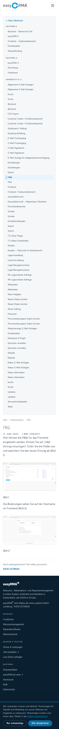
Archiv (10, 94)
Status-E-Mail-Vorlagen (18, 363)
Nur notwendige (15, 723)
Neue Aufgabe (14, 294)
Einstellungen (14, 163)
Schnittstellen (14, 46)
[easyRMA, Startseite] (15, 5)
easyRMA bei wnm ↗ (13, 675)
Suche (10, 382)
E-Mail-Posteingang (17, 138)
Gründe (11, 211)
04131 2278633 (11, 569)
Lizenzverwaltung (16, 260)
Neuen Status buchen (17, 299)
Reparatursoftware (11, 629)
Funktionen (13, 73)
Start (5, 420)
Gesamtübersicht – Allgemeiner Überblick (27, 202)
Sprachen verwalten (17, 343)
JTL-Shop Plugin (15, 236)
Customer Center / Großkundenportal (25, 119)
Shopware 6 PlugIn (17, 338)
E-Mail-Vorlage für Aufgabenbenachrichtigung (28, 158)
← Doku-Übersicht (14, 21)
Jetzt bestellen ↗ (11, 652)
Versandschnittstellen (17, 402)
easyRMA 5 (13, 36)
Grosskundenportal (16, 207)
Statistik (11, 353)
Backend (12, 104)
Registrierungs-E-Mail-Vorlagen (22, 329)
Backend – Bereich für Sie (20, 32)
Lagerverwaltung (15, 255)
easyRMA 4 (13, 63)
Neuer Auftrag (14, 309)
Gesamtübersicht (15, 197)
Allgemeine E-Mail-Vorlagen (20, 85)
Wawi (10, 407)
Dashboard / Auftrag (17, 129)
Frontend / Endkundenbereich (21, 192)
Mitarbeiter (13, 285)
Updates (12, 392)
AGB (5, 685)
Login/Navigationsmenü (18, 265)
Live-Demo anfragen (12, 657)
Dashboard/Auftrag (16, 133)
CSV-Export (13, 114)
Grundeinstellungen (16, 221)
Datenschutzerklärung (37, 716)
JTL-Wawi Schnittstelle (18, 241)
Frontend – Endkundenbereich (22, 41)
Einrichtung (13, 68)
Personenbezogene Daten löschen (24, 319)
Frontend (12, 187)
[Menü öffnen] (52, 5)
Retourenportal (10, 634)
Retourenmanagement (13, 624)
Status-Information (16, 373)
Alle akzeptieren (40, 723)
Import (11, 226)
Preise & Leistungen (13, 647)
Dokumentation (17, 420)
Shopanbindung (15, 51)
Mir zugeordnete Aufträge (20, 275)
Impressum (8, 680)
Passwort (12, 314)
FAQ (10, 177)
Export (11, 172)
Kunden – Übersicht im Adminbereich (25, 251)
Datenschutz (9, 690)
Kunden (11, 246)
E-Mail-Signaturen (16, 148)
